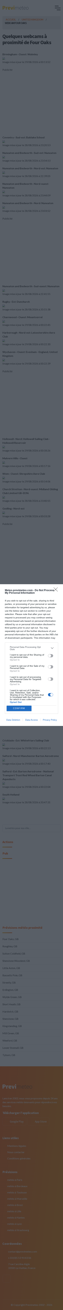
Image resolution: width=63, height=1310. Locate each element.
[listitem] (31, 648)
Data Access (31, 720)
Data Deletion (13, 720)
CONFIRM (19, 708)
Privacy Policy (50, 720)
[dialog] (31, 655)
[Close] (57, 590)
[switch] (50, 655)
